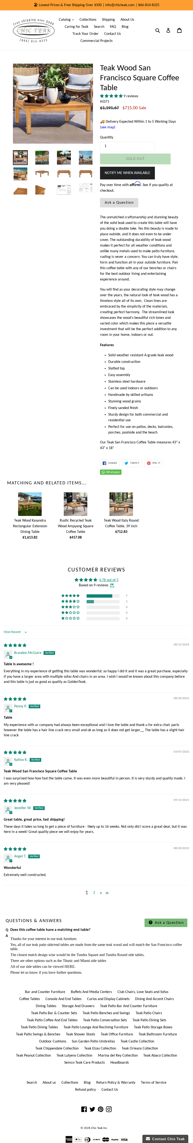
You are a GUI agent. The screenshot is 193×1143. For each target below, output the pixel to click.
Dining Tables (46, 1006)
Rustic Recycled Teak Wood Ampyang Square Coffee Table (75, 526)
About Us (127, 20)
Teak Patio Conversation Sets (105, 1020)
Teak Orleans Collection (140, 1048)
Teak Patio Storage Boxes (153, 1027)
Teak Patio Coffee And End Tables (52, 1020)
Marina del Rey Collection (118, 1056)
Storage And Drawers (78, 1006)
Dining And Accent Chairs (154, 999)
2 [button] (94, 893)
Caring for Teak (76, 27)
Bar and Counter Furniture (45, 992)
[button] (112, 96)
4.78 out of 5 (108, 580)
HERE (69, 967)
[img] (15, 646)
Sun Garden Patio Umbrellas (93, 1041)
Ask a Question (119, 203)
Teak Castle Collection (137, 1041)
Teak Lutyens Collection (74, 1056)
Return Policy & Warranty (115, 1083)
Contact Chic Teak (167, 1139)
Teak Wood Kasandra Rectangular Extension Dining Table (30, 526)
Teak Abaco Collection (160, 1056)
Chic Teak (97, 1128)
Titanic (68, 961)
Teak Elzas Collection (100, 1048)
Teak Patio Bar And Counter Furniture (128, 1006)
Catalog (67, 20)
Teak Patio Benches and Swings (106, 1013)
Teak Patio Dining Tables (39, 1027)
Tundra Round (116, 955)
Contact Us (112, 34)
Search (99, 27)
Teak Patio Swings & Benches (38, 1034)
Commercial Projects (96, 41)
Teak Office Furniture (117, 1034)
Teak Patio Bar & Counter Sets (54, 1013)
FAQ (113, 27)
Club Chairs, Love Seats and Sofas (142, 992)
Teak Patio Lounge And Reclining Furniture (96, 1027)
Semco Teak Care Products (84, 1063)
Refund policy (85, 1090)
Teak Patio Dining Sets (149, 1020)
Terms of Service (153, 1083)
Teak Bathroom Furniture (158, 1034)
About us (49, 1083)
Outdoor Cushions (52, 1041)
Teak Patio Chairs (149, 1013)
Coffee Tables (29, 999)
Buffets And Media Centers (91, 992)
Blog (125, 27)
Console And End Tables (63, 999)
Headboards (119, 1063)
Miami (85, 961)
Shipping (108, 20)
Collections (88, 20)
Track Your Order (85, 34)
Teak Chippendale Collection (57, 1048)
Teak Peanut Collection (33, 1056)
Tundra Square (87, 955)
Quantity (106, 137)
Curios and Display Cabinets (108, 999)
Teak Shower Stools (80, 1034)
